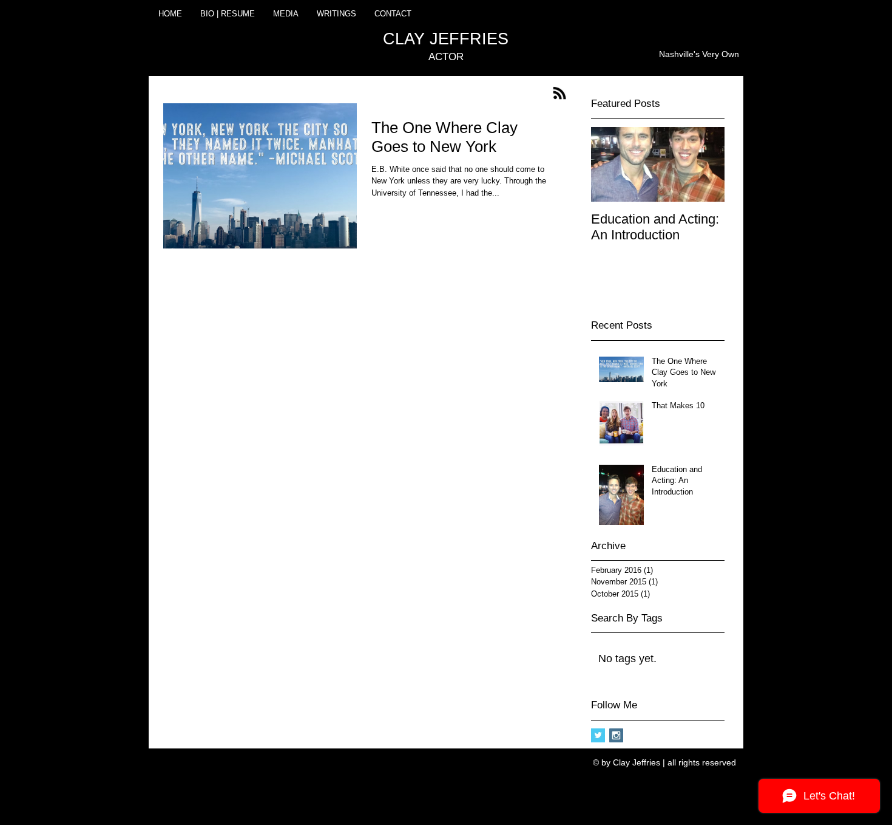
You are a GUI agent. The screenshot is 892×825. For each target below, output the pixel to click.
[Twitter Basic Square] (598, 735)
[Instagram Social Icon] (616, 735)
